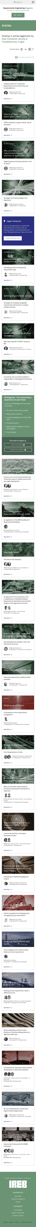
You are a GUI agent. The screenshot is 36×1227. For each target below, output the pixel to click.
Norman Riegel (24, 1078)
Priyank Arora (18, 648)
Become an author (18, 1215)
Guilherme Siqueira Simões (16, 799)
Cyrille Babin (18, 92)
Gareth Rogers (18, 311)
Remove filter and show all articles (25, 57)
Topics (19, 15)
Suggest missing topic (13, 238)
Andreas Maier (13, 611)
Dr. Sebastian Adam (14, 1078)
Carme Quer (23, 1154)
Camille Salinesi (19, 347)
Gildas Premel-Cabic (14, 530)
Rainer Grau (18, 383)
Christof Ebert (18, 919)
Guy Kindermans (19, 128)
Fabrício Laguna (13, 723)
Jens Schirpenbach (19, 1115)
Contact (18, 1202)
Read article (7, 98)
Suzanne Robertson (14, 489)
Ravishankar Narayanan (21, 883)
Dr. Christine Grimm (14, 844)
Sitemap (5, 1222)
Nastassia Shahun (19, 204)
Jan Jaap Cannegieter (25, 1001)
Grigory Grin (18, 683)
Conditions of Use (26, 1222)
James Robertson (24, 489)
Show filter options (15, 49)
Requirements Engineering (18, 9)
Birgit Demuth (28, 756)
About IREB (18, 1196)
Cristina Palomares (14, 1154)
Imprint (11, 1222)
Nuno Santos (18, 273)
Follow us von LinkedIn (17, 445)
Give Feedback (18, 1210)
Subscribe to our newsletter (17, 449)
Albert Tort (17, 1038)
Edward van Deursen (14, 1001)
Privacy (17, 1222)
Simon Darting (21, 611)
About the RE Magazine (18, 1199)
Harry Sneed (21, 756)
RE (18, 2)
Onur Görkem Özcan (25, 844)
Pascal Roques (12, 960)
